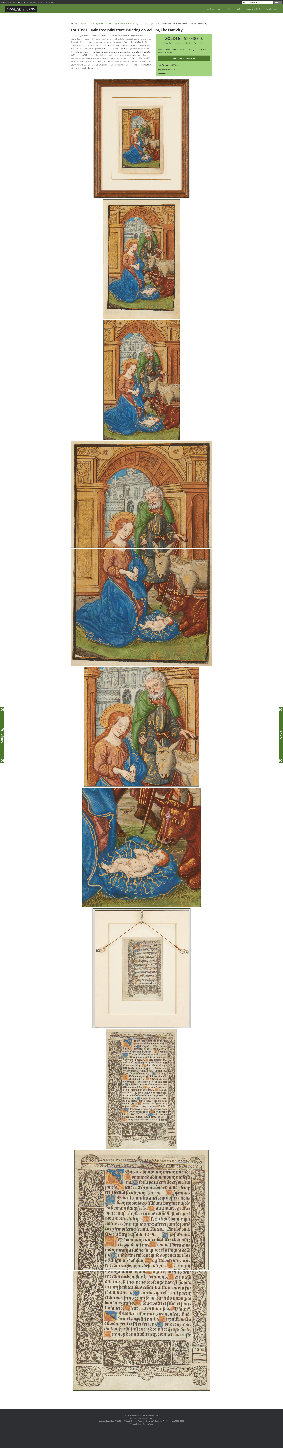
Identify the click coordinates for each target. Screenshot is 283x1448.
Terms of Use (148, 1424)
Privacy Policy (135, 1424)
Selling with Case (184, 58)
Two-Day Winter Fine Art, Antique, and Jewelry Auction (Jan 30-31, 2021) (121, 23)
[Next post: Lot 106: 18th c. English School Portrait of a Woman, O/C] (281, 735)
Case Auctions (21, 8)
